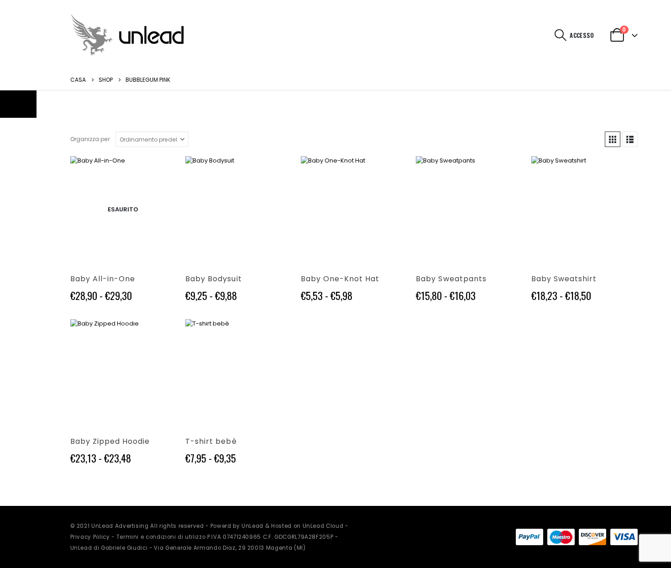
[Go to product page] (238, 209)
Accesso (582, 35)
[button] (560, 35)
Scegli (161, 171)
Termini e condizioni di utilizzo (161, 537)
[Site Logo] (127, 35)
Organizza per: (90, 139)
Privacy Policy (90, 537)
